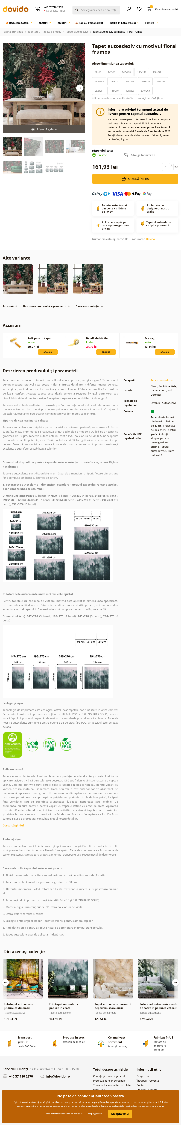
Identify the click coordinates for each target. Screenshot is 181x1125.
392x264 (99, 90)
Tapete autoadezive (77, 31)
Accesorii (8, 306)
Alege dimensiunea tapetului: (113, 63)
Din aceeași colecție (87, 306)
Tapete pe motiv (51, 31)
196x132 (141, 72)
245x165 (99, 81)
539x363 (145, 90)
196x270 (157, 72)
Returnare (99, 1089)
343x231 (160, 81)
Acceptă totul (120, 1113)
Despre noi (143, 1076)
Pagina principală (13, 31)
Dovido (150, 239)
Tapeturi (33, 31)
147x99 (111, 72)
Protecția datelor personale (109, 1080)
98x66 (98, 72)
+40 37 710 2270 (20, 1076)
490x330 (130, 90)
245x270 (114, 81)
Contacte (142, 1085)
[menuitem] (18, 23)
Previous (5, 982)
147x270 (126, 72)
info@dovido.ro (57, 1076)
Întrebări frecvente (148, 1080)
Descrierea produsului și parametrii (44, 306)
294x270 (145, 81)
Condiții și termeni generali (109, 1076)
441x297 (114, 90)
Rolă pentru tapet (40, 338)
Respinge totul (94, 1113)
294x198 (130, 81)
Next (79, 88)
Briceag (149, 338)
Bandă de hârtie (97, 338)
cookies (21, 1105)
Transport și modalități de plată (112, 1085)
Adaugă (47, 352)
